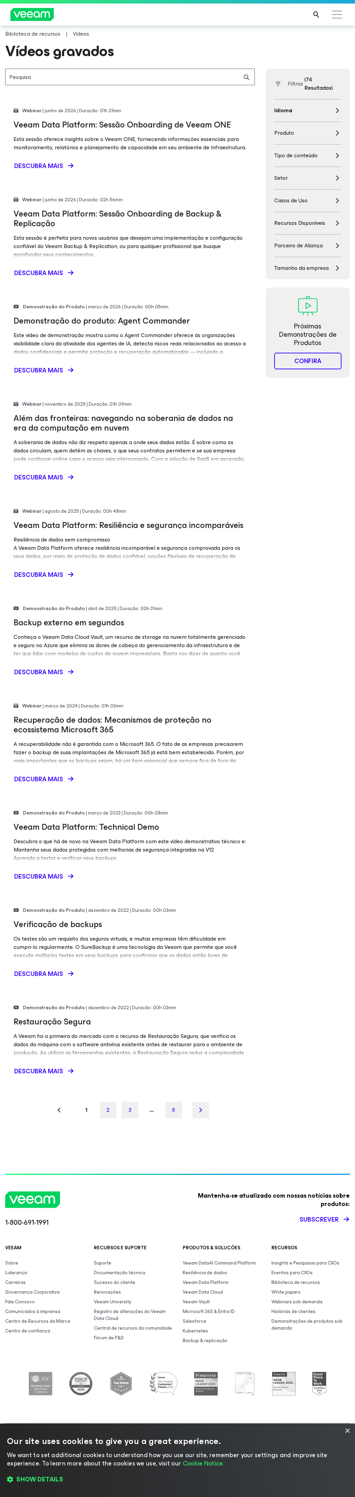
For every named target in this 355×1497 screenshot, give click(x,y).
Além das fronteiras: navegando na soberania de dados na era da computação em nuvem (123, 423)
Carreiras (15, 1282)
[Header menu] (337, 14)
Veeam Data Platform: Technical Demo (86, 827)
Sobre (11, 1263)
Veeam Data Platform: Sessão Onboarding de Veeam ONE (122, 125)
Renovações (107, 1292)
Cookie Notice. (203, 1463)
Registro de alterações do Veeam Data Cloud (130, 1314)
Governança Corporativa (32, 1292)
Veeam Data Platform (205, 1282)
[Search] (316, 14)
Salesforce (194, 1321)
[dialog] (177, 1460)
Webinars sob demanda (296, 1302)
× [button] (347, 1431)
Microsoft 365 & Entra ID (209, 1311)
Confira (307, 361)
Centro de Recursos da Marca (37, 1321)
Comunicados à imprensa (32, 1311)
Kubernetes (195, 1331)
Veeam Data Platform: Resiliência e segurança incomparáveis (128, 525)
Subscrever (319, 1219)
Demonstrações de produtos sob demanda (307, 1324)
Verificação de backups (58, 924)
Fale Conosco (20, 1302)
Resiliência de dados (205, 1273)
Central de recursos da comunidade (133, 1328)
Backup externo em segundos (69, 622)
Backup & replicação (205, 1341)
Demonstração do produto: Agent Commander (102, 321)
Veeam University (112, 1302)
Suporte (102, 1263)
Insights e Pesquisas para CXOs (305, 1263)
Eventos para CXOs (292, 1273)
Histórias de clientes (293, 1311)
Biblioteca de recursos (295, 1282)
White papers (286, 1292)
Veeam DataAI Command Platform (219, 1263)
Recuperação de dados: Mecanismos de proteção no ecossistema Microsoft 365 (112, 725)
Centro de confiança (27, 1331)
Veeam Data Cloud (203, 1292)
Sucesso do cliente (114, 1282)
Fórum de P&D (109, 1338)
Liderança (16, 1273)
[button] (177, 1479)
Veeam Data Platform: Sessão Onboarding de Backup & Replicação (118, 218)
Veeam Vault (196, 1302)
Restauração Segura (52, 1022)
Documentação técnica (119, 1273)
